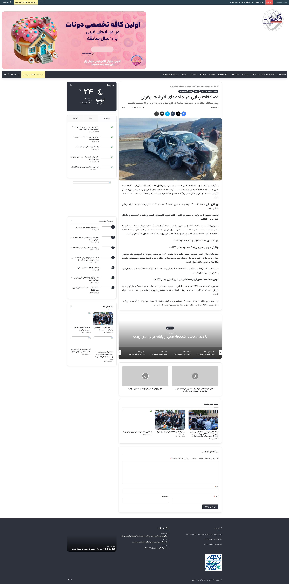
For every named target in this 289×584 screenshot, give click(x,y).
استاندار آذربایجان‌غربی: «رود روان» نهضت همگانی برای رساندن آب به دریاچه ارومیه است (104, 355)
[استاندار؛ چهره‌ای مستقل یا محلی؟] (107, 271)
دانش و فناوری (223, 74)
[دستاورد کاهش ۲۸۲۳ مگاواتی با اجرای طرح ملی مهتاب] (170, 420)
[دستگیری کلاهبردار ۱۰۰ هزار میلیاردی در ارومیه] (137, 420)
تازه (90, 118)
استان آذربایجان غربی (267, 74)
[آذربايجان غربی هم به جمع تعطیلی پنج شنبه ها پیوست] (107, 140)
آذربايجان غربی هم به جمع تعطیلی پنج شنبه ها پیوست (86, 138)
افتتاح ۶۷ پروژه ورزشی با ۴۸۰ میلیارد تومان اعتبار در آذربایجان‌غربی (94, 548)
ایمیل (216, 496)
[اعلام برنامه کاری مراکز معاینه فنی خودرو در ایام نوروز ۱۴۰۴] (107, 160)
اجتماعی (245, 74)
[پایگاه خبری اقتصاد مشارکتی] (272, 20)
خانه (215, 86)
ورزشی (204, 74)
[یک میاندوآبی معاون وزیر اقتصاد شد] (107, 150)
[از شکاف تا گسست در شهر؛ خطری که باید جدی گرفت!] (107, 291)
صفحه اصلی (282, 74)
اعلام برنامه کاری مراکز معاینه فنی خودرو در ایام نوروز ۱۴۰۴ (85, 158)
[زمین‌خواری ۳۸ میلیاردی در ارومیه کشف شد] (107, 170)
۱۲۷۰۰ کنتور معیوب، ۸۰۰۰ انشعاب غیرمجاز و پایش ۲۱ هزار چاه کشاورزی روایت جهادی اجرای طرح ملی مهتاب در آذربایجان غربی (204, 434)
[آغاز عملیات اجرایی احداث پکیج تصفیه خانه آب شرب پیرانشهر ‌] (81, 341)
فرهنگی (212, 74)
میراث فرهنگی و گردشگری (170, 328)
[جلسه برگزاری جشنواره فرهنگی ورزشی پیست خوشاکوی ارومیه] (107, 281)
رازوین (193, 580)
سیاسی (254, 74)
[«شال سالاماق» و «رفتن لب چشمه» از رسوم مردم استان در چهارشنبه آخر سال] (107, 261)
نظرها (75, 118)
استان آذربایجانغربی (186, 91)
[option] (170, 336)
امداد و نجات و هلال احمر (205, 86)
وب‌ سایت (165, 496)
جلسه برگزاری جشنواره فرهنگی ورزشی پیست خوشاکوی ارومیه (85, 279)
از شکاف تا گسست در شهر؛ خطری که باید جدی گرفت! (85, 289)
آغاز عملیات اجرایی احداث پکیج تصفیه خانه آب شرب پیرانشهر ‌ (81, 350)
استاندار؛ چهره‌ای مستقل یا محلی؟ (88, 268)
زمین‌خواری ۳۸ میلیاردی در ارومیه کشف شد (85, 167)
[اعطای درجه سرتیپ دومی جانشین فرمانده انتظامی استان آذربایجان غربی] (107, 130)
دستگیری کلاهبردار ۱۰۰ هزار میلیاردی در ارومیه (250, 2)
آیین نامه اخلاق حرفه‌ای (170, 74)
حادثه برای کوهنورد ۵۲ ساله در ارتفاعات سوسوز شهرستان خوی (170, 336)
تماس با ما (193, 74)
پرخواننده (107, 118)
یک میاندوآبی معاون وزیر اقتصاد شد (87, 147)
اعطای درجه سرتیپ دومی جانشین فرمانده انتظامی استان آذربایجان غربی (85, 128)
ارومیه (196, 91)
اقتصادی (236, 74)
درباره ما (184, 74)
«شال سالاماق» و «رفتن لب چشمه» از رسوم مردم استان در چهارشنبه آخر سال (85, 258)
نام (216, 487)
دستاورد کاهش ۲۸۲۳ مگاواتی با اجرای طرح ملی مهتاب (171, 433)
